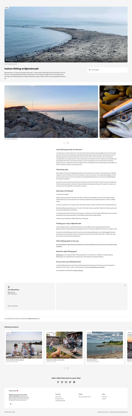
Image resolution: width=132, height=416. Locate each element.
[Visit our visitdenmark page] (66, 382)
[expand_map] (125, 285)
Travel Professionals (60, 400)
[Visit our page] (62, 382)
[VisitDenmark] (13, 390)
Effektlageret (59, 255)
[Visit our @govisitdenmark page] (70, 382)
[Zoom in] (125, 304)
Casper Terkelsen (78, 270)
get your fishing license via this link (95, 267)
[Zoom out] (125, 307)
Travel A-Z (104, 396)
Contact (104, 398)
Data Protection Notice (103, 412)
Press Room (58, 396)
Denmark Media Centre (85, 396)
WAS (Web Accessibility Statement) (119, 412)
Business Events (59, 398)
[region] (92, 296)
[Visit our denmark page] (58, 382)
